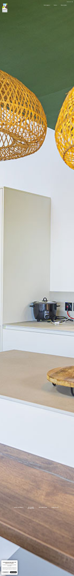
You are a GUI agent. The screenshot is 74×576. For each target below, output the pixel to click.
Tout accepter (13, 572)
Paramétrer (5, 572)
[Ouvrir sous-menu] (50, 5)
